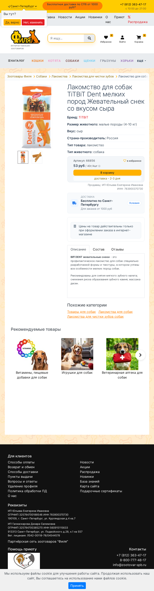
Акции (80, 17)
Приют (119, 17)
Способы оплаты (21, 462)
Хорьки (127, 61)
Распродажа (138, 22)
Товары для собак (81, 312)
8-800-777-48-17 (133, 560)
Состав (98, 249)
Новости (65, 17)
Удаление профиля (22, 486)
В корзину (107, 172)
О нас (108, 19)
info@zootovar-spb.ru (129, 565)
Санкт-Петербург (23, 6)
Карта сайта (89, 486)
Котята (54, 61)
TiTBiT (83, 117)
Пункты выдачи (20, 477)
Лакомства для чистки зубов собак (95, 317)
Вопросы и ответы (22, 481)
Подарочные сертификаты (101, 491)
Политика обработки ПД (27, 491)
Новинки (95, 17)
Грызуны (108, 61)
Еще (140, 60)
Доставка (47, 17)
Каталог (18, 60)
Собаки (72, 61)
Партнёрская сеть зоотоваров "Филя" (38, 541)
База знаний (89, 481)
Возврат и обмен (21, 467)
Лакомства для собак (115, 312)
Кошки (38, 61)
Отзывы (117, 249)
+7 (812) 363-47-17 (131, 555)
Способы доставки (23, 472)
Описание (78, 249)
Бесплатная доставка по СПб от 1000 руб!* (72, 6)
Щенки (89, 61)
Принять (77, 586)
